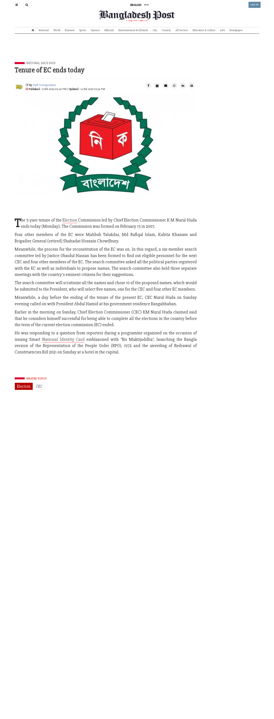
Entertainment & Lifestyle (133, 30)
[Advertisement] (137, 51)
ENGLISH (135, 5)
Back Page (48, 63)
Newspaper (236, 30)
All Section (182, 30)
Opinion (95, 30)
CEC (39, 386)
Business (69, 30)
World (56, 30)
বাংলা (146, 5)
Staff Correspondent (44, 85)
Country (166, 30)
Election (24, 386)
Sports (82, 30)
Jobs (222, 30)
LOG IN (255, 5)
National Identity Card (63, 339)
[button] (16, 5)
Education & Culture (204, 30)
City (155, 30)
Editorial (109, 30)
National (44, 30)
